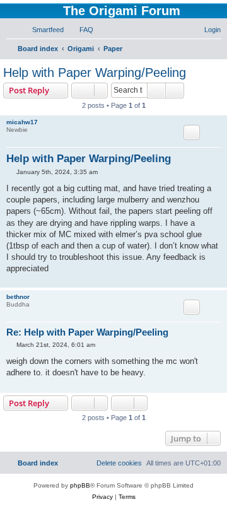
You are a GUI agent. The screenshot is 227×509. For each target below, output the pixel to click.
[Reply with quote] (191, 132)
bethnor (18, 296)
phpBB (80, 485)
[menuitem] (42, 29)
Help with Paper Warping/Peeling (94, 72)
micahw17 (22, 122)
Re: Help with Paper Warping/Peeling (87, 332)
